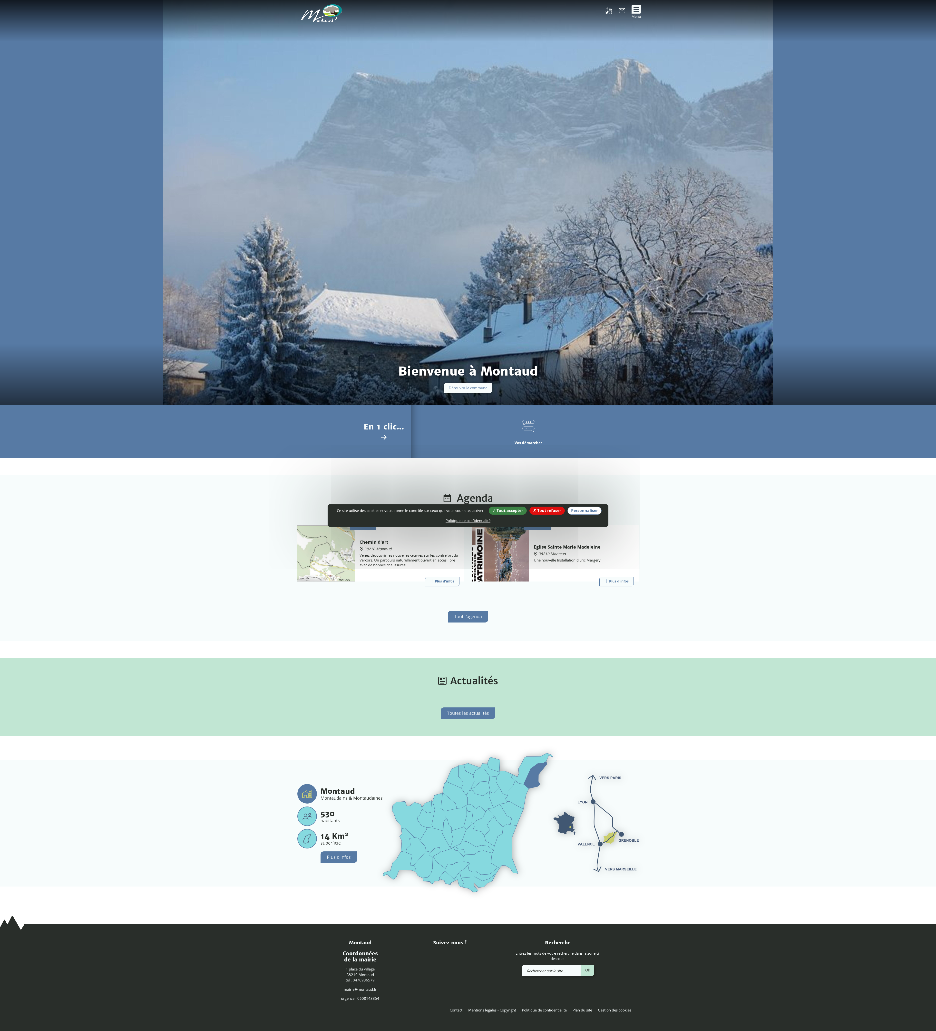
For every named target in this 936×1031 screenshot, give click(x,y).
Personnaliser (584, 510)
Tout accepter (509, 510)
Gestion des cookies (614, 1010)
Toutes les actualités (468, 713)
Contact (456, 1010)
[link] (622, 11)
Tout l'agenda (468, 616)
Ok (587, 970)
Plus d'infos (339, 857)
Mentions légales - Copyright (492, 1010)
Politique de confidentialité (544, 1010)
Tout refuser (548, 510)
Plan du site (582, 1010)
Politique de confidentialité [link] (468, 520)
